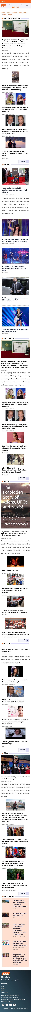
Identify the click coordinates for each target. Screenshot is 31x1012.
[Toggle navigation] (27, 5)
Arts (20, 13)
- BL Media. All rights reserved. (20, 1009)
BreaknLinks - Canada (7, 92)
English (3, 988)
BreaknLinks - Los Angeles (8, 595)
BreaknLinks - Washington (8, 684)
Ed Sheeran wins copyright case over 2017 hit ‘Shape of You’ (14, 299)
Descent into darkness (10, 570)
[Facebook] (3, 1005)
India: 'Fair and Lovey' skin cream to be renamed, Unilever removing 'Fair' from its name (15, 722)
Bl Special (9, 897)
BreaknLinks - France (6, 781)
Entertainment (12, 18)
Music (8, 13)
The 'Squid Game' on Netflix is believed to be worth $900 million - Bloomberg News (14, 885)
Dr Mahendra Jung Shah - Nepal (19, 919)
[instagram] (10, 1005)
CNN (3, 746)
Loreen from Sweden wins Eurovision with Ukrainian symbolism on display (15, 240)
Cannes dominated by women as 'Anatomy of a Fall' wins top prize (15, 778)
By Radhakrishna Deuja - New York (19, 948)
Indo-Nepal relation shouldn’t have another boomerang (20, 943)
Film (4, 15)
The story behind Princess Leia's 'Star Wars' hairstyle (15, 743)
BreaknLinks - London (7, 302)
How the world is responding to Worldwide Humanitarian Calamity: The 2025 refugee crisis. (19, 929)
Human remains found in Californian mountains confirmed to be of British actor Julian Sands (15, 131)
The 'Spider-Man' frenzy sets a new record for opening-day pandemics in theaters (15, 841)
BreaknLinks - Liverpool (8, 243)
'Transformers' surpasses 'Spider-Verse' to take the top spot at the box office (15, 153)
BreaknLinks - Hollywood (8, 824)
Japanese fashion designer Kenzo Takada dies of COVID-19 (15, 650)
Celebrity (14, 13)
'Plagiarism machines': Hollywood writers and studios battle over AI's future (14, 612)
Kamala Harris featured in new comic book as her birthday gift (14, 681)
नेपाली (2, 987)
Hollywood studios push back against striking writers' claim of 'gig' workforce (15, 590)
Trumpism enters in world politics (19, 914)
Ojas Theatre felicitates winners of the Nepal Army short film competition (15, 633)
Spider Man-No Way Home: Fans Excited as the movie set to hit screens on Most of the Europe (13, 863)
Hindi (2, 990)
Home (3, 13)
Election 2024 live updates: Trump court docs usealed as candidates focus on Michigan (20, 958)
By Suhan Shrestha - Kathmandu (10, 573)
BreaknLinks (5, 50)
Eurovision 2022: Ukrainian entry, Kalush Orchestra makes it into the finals (14, 268)
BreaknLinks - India (7, 726)
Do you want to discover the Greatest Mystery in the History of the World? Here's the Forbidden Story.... (15, 87)
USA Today (15, 964)
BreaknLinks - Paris (5, 654)
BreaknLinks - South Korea (9, 890)
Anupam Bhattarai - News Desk (9, 868)
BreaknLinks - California (8, 114)
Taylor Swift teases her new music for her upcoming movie (15, 330)
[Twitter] (7, 1005)
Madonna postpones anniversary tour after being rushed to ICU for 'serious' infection (15, 109)
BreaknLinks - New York (8, 617)
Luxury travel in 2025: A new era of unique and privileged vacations (20, 903)
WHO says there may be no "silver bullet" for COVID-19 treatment (13, 701)
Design (10, 15)
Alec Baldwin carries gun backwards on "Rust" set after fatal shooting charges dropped (14, 470)
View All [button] (22, 161)
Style (25, 13)
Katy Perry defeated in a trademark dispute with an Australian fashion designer (14, 448)
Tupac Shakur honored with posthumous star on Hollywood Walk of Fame (14, 190)
